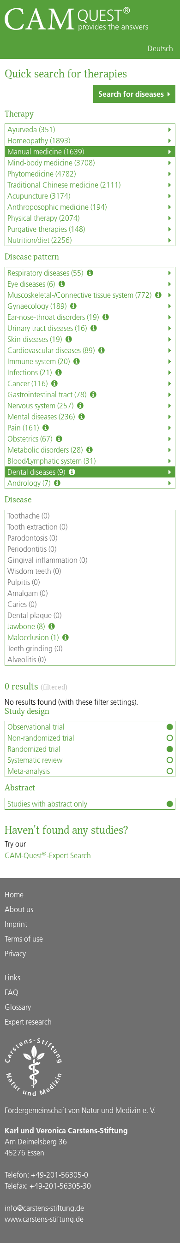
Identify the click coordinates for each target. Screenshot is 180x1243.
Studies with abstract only (47, 803)
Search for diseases (131, 94)
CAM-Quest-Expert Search (48, 855)
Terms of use (24, 938)
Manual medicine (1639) (45, 151)
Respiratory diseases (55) (46, 272)
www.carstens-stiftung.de (44, 1219)
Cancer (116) (28, 383)
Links (12, 977)
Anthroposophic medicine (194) (57, 207)
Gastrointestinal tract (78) (47, 394)
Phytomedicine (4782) (41, 173)
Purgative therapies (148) (46, 229)
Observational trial (36, 726)
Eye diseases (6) (32, 284)
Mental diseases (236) (42, 416)
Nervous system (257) (41, 405)
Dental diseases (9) (37, 472)
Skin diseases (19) (35, 339)
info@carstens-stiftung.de (44, 1208)
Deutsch (160, 48)
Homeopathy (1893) (38, 140)
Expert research (28, 1021)
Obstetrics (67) (30, 438)
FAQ (11, 992)
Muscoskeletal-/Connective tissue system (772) (80, 295)
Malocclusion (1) (33, 637)
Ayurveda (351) (31, 129)
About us (19, 909)
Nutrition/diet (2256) (39, 240)
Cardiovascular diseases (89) (51, 350)
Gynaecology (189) (37, 306)
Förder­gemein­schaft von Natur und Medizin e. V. (80, 1110)
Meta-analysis (28, 771)
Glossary (18, 1007)
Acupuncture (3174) (38, 195)
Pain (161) (24, 427)
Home (14, 894)
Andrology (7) (29, 483)
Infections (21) (30, 372)
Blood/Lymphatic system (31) (51, 460)
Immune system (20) (39, 361)
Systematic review (34, 760)
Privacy (15, 953)
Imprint (16, 924)
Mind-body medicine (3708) (51, 162)
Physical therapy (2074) (43, 218)
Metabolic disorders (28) (45, 449)
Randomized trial (33, 749)
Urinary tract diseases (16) (48, 328)
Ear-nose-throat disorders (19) (54, 317)
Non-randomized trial (40, 737)
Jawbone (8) (27, 626)
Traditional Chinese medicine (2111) (63, 184)
